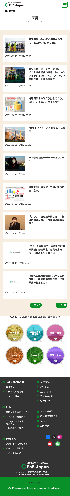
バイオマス (14, 355)
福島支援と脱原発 (35, 333)
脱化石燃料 (55, 333)
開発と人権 (55, 355)
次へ (36, 305)
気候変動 (14, 333)
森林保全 (35, 355)
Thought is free (53, 487)
